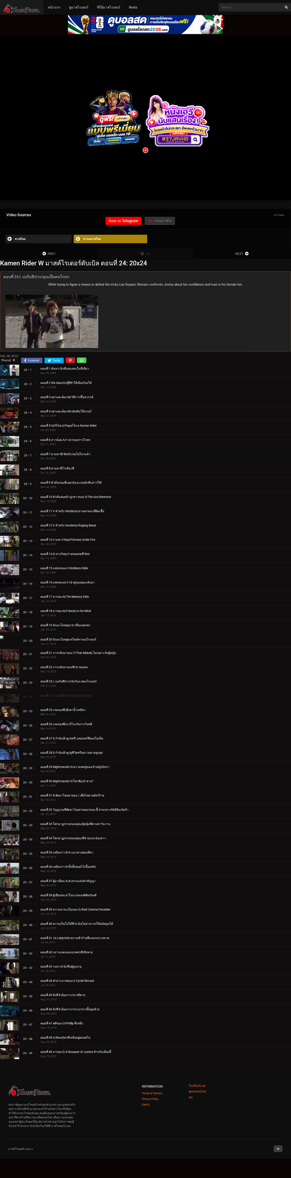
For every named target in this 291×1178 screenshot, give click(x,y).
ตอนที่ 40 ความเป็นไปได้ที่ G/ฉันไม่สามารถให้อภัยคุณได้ (76, 923)
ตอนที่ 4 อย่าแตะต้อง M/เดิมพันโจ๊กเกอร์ (66, 411)
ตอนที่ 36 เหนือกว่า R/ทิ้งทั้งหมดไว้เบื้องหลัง (68, 866)
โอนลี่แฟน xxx (197, 1085)
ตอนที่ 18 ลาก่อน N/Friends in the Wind (65, 610)
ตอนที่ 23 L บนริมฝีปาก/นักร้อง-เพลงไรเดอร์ (68, 681)
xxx (191, 1097)
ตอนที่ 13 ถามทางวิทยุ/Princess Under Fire (67, 539)
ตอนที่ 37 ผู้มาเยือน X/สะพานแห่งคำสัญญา (68, 880)
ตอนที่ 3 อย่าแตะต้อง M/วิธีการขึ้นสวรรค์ (66, 397)
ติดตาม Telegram (123, 221)
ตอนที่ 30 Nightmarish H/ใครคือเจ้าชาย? (67, 781)
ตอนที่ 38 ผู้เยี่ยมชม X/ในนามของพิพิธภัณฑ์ (68, 895)
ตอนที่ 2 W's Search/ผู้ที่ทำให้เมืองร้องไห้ (66, 382)
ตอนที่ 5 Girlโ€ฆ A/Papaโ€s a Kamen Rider (68, 425)
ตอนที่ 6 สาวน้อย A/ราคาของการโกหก (65, 439)
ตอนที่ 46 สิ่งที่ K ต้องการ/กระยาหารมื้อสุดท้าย (69, 1009)
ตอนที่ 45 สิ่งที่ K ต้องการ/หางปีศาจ (62, 994)
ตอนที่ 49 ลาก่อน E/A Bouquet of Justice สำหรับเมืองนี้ (75, 1052)
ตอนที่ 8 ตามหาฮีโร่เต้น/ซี (57, 468)
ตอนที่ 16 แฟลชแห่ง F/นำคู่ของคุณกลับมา (67, 582)
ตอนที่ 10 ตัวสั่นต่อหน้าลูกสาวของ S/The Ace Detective (75, 496)
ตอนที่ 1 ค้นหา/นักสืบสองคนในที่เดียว (64, 368)
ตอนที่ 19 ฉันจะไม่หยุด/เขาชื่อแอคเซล (65, 625)
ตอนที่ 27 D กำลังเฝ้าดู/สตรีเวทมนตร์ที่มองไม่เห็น (71, 738)
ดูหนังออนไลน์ (197, 1091)
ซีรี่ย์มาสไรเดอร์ (108, 7)
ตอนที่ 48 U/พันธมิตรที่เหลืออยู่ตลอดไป (65, 1037)
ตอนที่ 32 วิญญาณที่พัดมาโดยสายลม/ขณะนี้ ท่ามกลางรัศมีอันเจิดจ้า (84, 809)
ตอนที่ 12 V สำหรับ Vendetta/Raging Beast (68, 525)
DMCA (146, 1104)
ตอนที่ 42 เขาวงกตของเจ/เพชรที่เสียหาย (66, 952)
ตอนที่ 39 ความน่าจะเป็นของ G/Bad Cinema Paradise (75, 909)
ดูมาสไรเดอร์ (78, 7)
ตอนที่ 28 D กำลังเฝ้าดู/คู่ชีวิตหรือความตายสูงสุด (71, 752)
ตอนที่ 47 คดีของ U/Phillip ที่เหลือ (61, 1023)
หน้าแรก (54, 7)
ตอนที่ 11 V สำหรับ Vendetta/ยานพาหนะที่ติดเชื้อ (72, 511)
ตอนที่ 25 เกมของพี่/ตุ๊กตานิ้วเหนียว (63, 709)
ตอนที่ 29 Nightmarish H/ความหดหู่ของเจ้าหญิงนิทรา (74, 766)
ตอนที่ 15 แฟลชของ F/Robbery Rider (64, 568)
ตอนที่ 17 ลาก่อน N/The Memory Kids (64, 596)
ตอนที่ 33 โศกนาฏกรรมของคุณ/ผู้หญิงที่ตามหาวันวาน (75, 823)
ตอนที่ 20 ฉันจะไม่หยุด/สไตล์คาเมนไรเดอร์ (68, 639)
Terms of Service (152, 1093)
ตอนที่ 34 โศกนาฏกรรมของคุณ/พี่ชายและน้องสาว (73, 838)
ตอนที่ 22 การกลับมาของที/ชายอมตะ (64, 667)
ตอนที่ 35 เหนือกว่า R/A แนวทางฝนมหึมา (66, 852)
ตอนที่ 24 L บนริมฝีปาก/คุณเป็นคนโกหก (66, 695)
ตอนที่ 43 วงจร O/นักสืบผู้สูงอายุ (60, 966)
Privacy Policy (150, 1099)
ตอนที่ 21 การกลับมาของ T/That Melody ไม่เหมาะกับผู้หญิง (78, 652)
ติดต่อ (133, 7)
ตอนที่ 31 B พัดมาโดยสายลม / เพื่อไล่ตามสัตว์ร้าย (72, 795)
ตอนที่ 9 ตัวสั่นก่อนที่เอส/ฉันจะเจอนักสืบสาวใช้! (71, 482)
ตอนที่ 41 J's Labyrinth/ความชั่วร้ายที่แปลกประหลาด (74, 937)
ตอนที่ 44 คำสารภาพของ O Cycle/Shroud (67, 980)
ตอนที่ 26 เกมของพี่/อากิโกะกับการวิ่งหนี (66, 724)
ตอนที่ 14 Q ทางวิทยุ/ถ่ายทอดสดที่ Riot (65, 553)
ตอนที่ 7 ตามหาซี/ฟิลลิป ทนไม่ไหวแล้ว (65, 454)
